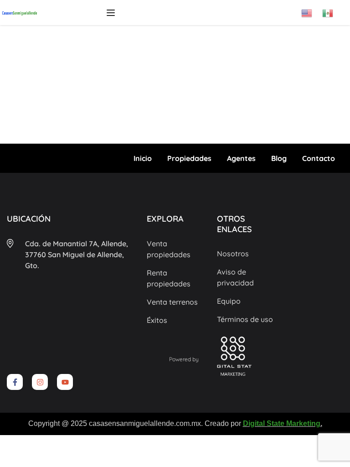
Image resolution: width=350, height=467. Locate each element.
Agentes (241, 158)
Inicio (143, 158)
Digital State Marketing (281, 423)
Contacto (318, 158)
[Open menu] (111, 12)
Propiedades (189, 158)
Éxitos (157, 320)
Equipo (229, 301)
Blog (279, 158)
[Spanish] (332, 10)
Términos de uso (245, 319)
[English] (311, 10)
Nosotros (233, 253)
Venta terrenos (172, 301)
